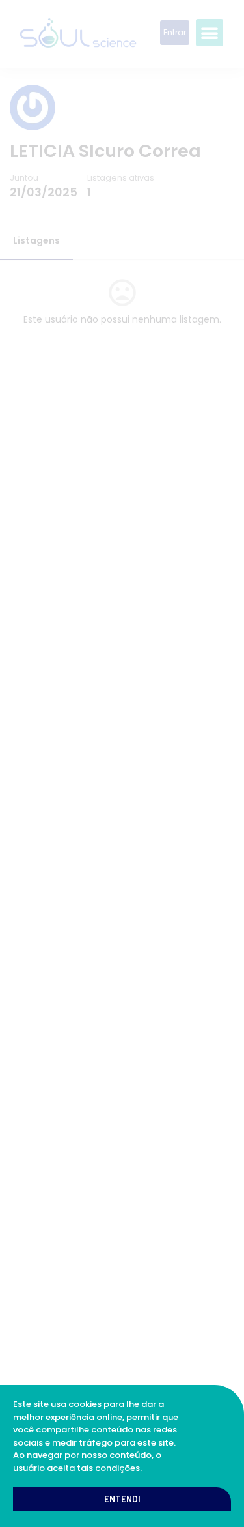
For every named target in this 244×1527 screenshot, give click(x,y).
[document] (122, 763)
